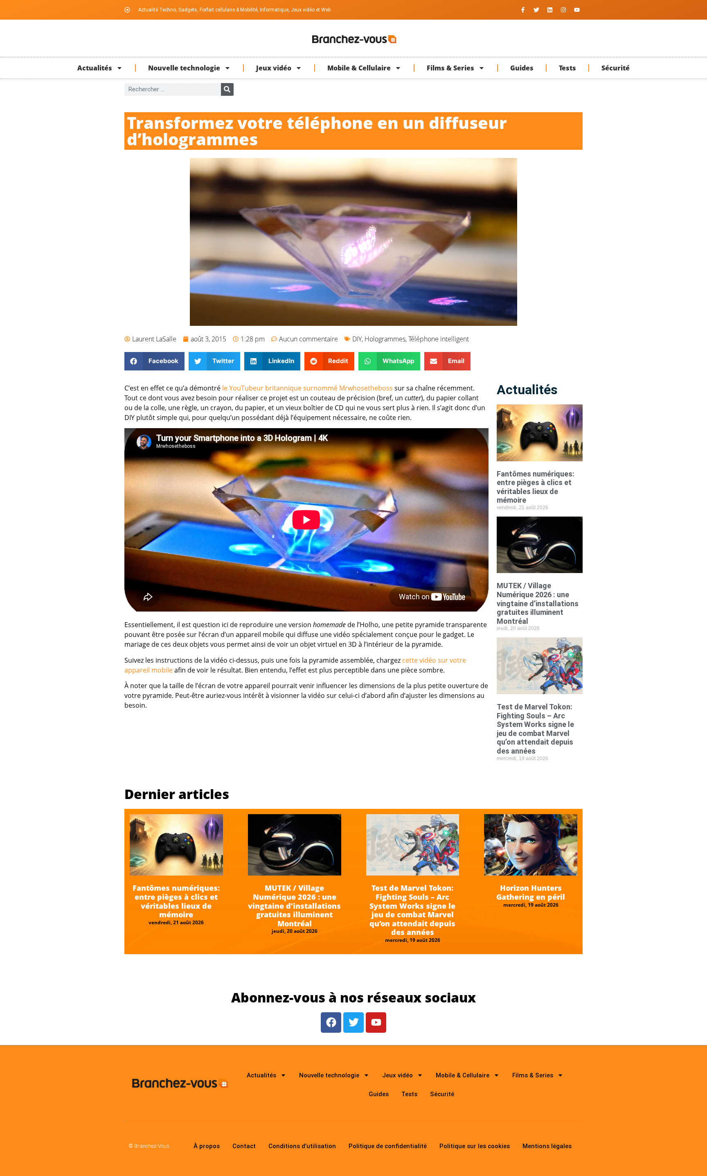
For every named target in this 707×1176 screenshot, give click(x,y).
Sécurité (615, 67)
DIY (357, 338)
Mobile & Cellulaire (359, 67)
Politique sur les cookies (474, 1146)
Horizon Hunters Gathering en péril (530, 892)
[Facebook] (331, 1022)
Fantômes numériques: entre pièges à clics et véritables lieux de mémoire (535, 487)
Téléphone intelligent (438, 338)
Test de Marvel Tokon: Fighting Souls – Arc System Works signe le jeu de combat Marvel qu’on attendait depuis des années (535, 728)
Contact (244, 1146)
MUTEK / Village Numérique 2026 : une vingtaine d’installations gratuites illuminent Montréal (538, 603)
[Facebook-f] (523, 10)
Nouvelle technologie (184, 67)
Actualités (94, 67)
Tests (567, 67)
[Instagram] (563, 10)
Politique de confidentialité (388, 1146)
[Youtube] (577, 10)
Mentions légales (547, 1146)
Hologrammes (385, 338)
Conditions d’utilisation (302, 1146)
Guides (522, 67)
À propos (207, 1146)
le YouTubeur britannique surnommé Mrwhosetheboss (307, 388)
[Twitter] (536, 10)
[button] (154, 361)
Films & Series (450, 67)
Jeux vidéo (273, 67)
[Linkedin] (550, 10)
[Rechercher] (227, 89)
